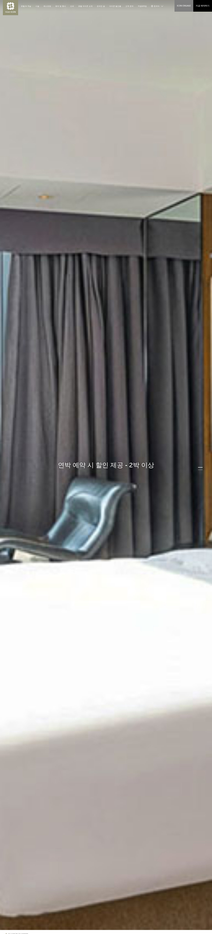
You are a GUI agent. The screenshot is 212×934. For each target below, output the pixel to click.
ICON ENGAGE (184, 5)
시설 (37, 6)
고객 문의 (129, 6)
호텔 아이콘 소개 (85, 6)
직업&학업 (142, 6)
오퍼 (72, 6)
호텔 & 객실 (26, 6)
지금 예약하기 (202, 5)
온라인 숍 (101, 6)
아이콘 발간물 (115, 6)
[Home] (10, 7)
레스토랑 (47, 6)
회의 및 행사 (60, 6)
